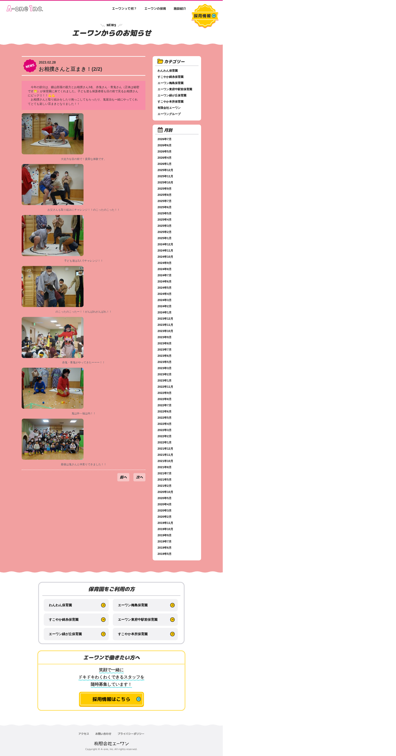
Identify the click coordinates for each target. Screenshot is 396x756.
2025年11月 (165, 176)
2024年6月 (165, 281)
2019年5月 (165, 553)
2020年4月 (165, 504)
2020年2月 (165, 516)
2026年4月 (165, 157)
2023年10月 (165, 331)
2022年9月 (165, 393)
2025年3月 (165, 225)
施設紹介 (180, 8)
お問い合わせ (103, 734)
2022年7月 (165, 405)
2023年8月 (165, 343)
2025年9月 (165, 188)
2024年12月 (165, 244)
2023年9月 (165, 337)
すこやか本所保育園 (171, 101)
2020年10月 (165, 492)
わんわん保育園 (168, 70)
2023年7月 (165, 349)
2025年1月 (165, 238)
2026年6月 (165, 145)
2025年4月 (165, 219)
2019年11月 (165, 522)
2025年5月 (165, 213)
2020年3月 (165, 510)
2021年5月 (165, 479)
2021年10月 (165, 461)
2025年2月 (165, 232)
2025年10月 (165, 182)
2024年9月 (165, 263)
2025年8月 (165, 194)
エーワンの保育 (155, 8)
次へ (139, 477)
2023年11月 (165, 324)
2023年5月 (165, 362)
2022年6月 (165, 411)
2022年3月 (165, 430)
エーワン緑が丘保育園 (172, 95)
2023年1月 (165, 380)
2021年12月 (165, 448)
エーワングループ (169, 114)
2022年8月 (165, 399)
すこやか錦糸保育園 (171, 76)
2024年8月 (165, 269)
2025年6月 (165, 207)
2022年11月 (165, 386)
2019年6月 (165, 547)
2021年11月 (165, 454)
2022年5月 (165, 417)
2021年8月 (165, 467)
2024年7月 (165, 275)
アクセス (83, 734)
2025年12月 (165, 170)
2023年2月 (165, 374)
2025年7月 (165, 201)
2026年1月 (165, 163)
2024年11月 (165, 250)
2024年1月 (165, 312)
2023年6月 (165, 355)
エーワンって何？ (124, 8)
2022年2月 (165, 436)
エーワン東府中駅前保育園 (175, 89)
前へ (123, 477)
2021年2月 (165, 485)
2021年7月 (165, 473)
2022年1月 (165, 442)
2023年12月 (165, 318)
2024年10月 (165, 256)
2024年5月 (165, 287)
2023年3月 (165, 368)
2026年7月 (165, 139)
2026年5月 (165, 151)
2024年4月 (165, 293)
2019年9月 (165, 535)
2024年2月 (165, 306)
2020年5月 (165, 498)
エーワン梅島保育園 (171, 83)
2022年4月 (165, 423)
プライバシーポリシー (131, 734)
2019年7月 (165, 541)
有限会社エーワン (169, 107)
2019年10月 (165, 529)
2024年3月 (165, 300)
